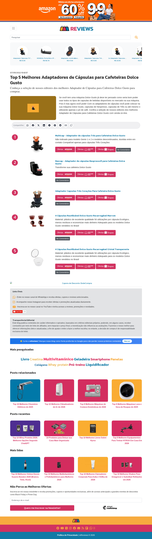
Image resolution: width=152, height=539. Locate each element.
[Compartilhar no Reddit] (60, 125)
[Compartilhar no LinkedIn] (44, 125)
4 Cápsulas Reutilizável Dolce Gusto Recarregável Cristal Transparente (92, 249)
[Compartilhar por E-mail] (66, 125)
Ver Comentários (123, 150)
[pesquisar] (137, 37)
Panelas (117, 359)
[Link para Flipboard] (87, 528)
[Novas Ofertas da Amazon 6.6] (76, 10)
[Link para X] (66, 528)
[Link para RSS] (83, 528)
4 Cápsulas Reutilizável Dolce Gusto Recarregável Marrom (85, 215)
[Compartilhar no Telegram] (49, 125)
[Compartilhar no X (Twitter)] (38, 125)
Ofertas (60, 149)
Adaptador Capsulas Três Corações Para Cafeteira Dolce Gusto (88, 191)
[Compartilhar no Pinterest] (55, 125)
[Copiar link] (71, 125)
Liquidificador (97, 364)
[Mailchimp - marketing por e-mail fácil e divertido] (110, 509)
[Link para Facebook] (74, 528)
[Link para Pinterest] (57, 528)
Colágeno (41, 365)
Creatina (36, 359)
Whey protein (58, 364)
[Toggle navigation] (13, 28)
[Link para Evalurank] (94, 528)
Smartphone (100, 359)
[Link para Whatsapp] (90, 528)
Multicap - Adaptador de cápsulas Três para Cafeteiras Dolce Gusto (90, 135)
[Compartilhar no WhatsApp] (27, 125)
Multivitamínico (58, 359)
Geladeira (82, 359)
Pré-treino (77, 364)
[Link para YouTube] (62, 528)
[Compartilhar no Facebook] (33, 125)
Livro (25, 359)
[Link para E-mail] (78, 528)
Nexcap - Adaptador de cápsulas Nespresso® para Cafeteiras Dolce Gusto (90, 162)
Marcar (127, 341)
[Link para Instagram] (70, 528)
